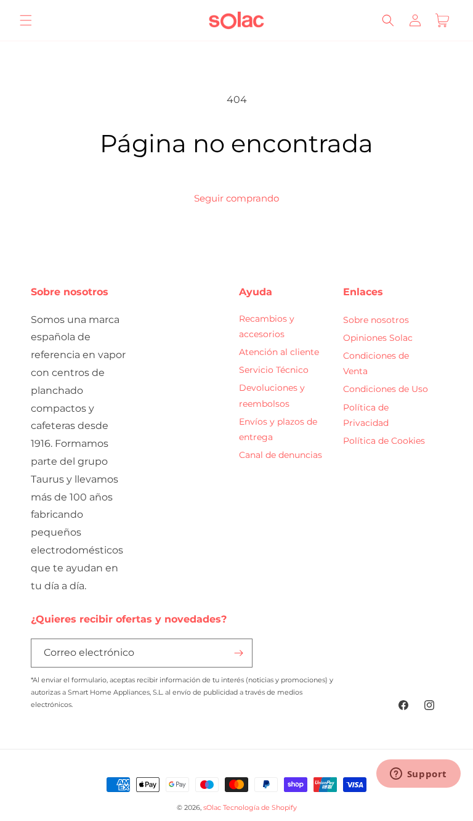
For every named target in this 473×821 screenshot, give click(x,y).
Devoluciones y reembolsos (272, 395)
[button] (25, 20)
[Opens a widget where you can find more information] (418, 774)
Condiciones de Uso (385, 388)
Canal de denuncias (280, 454)
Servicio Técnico (274, 369)
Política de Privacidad (366, 415)
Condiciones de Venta (376, 363)
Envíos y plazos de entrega (278, 429)
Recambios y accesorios (266, 326)
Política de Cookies (384, 440)
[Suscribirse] (238, 653)
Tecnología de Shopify (260, 807)
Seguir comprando (236, 198)
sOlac (212, 807)
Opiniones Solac (378, 337)
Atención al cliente (279, 351)
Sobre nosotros (376, 319)
